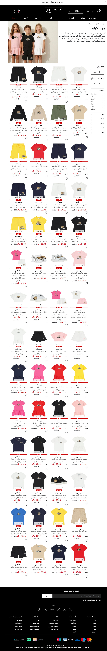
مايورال (94, 629)
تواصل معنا (55, 620)
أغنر (95, 620)
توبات (74, 629)
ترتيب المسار (18, 626)
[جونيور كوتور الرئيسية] (53, 10)
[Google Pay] (40, 639)
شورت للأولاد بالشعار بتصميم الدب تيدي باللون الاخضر (59, 130)
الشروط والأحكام (34, 629)
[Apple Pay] (70, 639)
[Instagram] (58, 609)
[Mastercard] (89, 639)
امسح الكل (101, 78)
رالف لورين (93, 632)
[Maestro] (83, 639)
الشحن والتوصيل (53, 623)
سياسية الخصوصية (34, 626)
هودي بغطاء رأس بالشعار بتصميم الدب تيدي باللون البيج (39, 130)
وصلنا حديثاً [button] (92, 18)
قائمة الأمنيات (18, 623)
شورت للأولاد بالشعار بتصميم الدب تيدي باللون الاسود (18, 91)
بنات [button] (60, 18)
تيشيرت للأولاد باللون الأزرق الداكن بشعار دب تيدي (79, 168)
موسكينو (90, 24)
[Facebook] (70, 609)
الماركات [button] (38, 18)
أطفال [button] (71, 18)
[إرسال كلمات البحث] (69, 10)
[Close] (105, 1)
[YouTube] (45, 609)
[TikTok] (39, 609)
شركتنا (37, 620)
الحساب (19, 620)
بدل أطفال (73, 623)
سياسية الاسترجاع (53, 626)
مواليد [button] (83, 18)
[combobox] (75, 10)
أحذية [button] (26, 18)
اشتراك (47, 596)
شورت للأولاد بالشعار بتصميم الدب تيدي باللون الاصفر (18, 168)
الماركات (96, 24)
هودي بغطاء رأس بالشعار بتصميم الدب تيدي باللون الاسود (18, 130)
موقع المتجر (36, 623)
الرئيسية (103, 24)
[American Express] (65, 639)
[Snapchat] (52, 609)
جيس (94, 626)
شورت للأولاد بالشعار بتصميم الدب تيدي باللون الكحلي (59, 168)
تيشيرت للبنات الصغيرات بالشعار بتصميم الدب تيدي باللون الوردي (79, 275)
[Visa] (77, 639)
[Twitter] (64, 609)
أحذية (74, 632)
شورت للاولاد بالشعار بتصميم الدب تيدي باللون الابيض (59, 91)
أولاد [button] (50, 18)
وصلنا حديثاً (73, 620)
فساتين (74, 626)
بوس (94, 623)
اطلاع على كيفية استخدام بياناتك (92, 600)
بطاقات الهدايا (54, 629)
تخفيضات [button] (14, 18)
